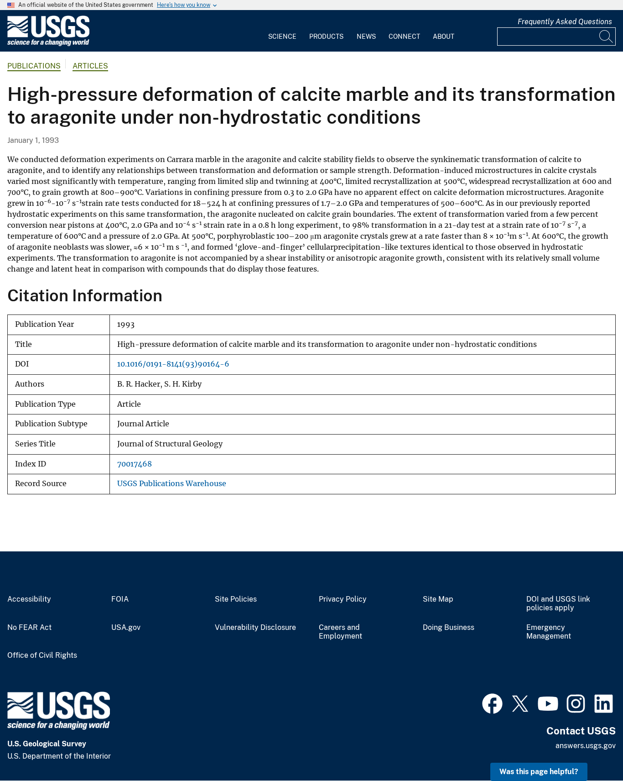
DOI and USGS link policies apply (558, 603)
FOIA (120, 599)
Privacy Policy (343, 599)
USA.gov (125, 628)
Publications (34, 66)
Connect (404, 36)
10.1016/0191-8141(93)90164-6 (173, 364)
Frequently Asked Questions (565, 21)
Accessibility (29, 599)
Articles (90, 66)
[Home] (48, 44)
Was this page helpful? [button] (538, 771)
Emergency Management (548, 632)
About (443, 36)
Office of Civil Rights (42, 655)
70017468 (134, 464)
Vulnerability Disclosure (255, 628)
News (366, 36)
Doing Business (448, 628)
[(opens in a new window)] (492, 702)
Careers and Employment (340, 632)
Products (326, 36)
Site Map (438, 599)
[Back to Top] (590, 748)
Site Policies (236, 599)
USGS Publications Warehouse (171, 483)
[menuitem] (282, 31)
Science (282, 36)
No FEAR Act (29, 628)
